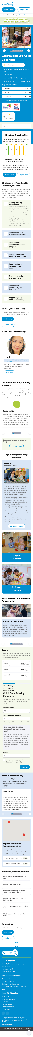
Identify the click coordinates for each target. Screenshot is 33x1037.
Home (5, 15)
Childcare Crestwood (24, 15)
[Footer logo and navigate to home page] (10, 954)
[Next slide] (30, 816)
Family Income (8, 709)
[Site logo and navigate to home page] (9, 3)
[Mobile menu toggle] (23, 4)
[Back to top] (16, 946)
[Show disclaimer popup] (30, 786)
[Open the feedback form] (28, 1032)
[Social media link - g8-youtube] (7, 1015)
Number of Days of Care (12, 717)
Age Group (7, 754)
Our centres (12, 15)
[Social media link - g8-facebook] (3, 1015)
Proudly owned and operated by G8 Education (16, 1030)
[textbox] (16, 126)
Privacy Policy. (18, 764)
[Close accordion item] (28, 465)
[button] (4, 50)
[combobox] (16, 126)
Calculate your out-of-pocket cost (16, 100)
